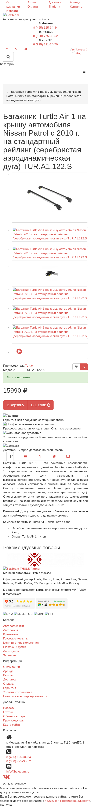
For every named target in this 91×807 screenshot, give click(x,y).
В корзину (15, 405)
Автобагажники (13, 625)
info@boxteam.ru (17, 771)
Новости (12, 10)
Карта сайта (11, 724)
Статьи (8, 712)
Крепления (10, 634)
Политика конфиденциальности (25, 696)
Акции (32, 2)
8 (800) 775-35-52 (45, 36)
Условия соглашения (17, 692)
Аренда (75, 2)
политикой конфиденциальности (67, 800)
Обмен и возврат (15, 716)
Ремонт (8, 675)
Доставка (55, 2)
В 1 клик (39, 405)
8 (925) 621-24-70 (45, 44)
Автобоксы (10, 630)
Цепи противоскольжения (21, 642)
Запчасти (9, 655)
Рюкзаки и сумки (14, 647)
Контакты (76, 6)
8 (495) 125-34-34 (45, 27)
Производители (14, 720)
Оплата (33, 6)
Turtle (29, 365)
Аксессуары (11, 651)
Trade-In (54, 6)
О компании (11, 666)
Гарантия (9, 687)
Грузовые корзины (15, 638)
